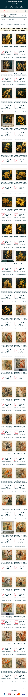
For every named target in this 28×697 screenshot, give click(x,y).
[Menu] (2, 15)
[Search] (24, 19)
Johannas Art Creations (11, 15)
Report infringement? (22, 688)
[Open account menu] (22, 15)
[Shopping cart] (25, 15)
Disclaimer (13, 688)
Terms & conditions (5, 688)
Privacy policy (14, 690)
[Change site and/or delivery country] (26, 11)
